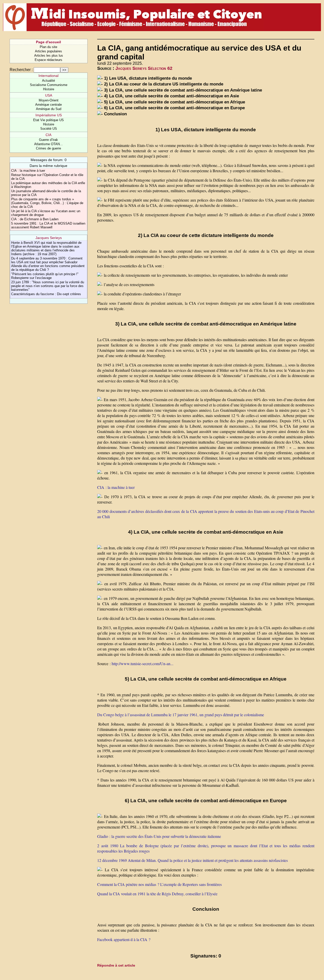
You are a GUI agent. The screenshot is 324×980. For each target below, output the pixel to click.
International (48, 76)
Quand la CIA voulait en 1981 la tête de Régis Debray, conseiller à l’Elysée (157, 893)
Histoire (48, 89)
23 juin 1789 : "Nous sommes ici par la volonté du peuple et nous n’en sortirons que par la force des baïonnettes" (47, 286)
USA (48, 95)
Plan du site (48, 47)
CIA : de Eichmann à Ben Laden (34, 219)
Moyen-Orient (48, 100)
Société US (48, 128)
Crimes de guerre (48, 148)
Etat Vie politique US (48, 120)
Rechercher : (21, 70)
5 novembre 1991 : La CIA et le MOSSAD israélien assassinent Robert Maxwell (48, 225)
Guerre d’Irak (48, 140)
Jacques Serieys (48, 238)
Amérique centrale (48, 104)
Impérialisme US (48, 115)
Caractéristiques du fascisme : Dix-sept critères (46, 294)
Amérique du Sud (48, 109)
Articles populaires (48, 51)
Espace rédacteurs (48, 60)
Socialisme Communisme (48, 85)
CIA (48, 135)
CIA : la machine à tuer (28, 170)
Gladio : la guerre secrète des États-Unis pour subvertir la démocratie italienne (159, 836)
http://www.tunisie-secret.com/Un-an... (142, 663)
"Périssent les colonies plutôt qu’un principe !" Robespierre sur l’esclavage (44, 276)
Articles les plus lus (48, 55)
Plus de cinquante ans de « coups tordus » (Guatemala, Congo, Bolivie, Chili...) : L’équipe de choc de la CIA (47, 203)
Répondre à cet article (116, 965)
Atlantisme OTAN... (48, 144)
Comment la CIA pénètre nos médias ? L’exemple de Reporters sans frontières (159, 884)
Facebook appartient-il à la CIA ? (123, 939)
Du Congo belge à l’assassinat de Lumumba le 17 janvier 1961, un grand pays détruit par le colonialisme (180, 714)
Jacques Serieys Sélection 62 (143, 68)
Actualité (48, 80)
